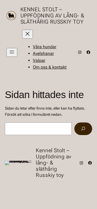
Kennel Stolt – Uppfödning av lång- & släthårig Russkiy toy (52, 15)
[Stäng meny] (27, 34)
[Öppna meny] (11, 52)
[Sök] (83, 128)
